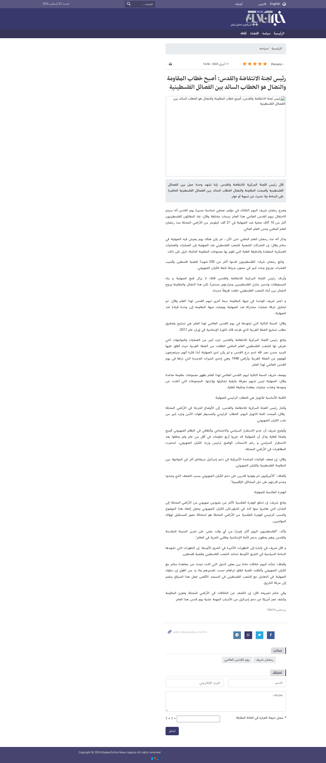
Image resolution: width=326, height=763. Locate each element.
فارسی (262, 4)
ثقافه (243, 33)
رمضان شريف (264, 659)
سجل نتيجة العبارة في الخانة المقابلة (261, 718)
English (275, 4)
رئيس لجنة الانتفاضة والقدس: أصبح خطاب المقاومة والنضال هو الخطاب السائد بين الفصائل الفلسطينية (226, 83)
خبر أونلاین (258, 19)
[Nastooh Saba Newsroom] (153, 758)
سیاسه (266, 33)
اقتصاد (254, 33)
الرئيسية (279, 33)
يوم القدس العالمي (236, 659)
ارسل (172, 730)
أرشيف (238, 4)
